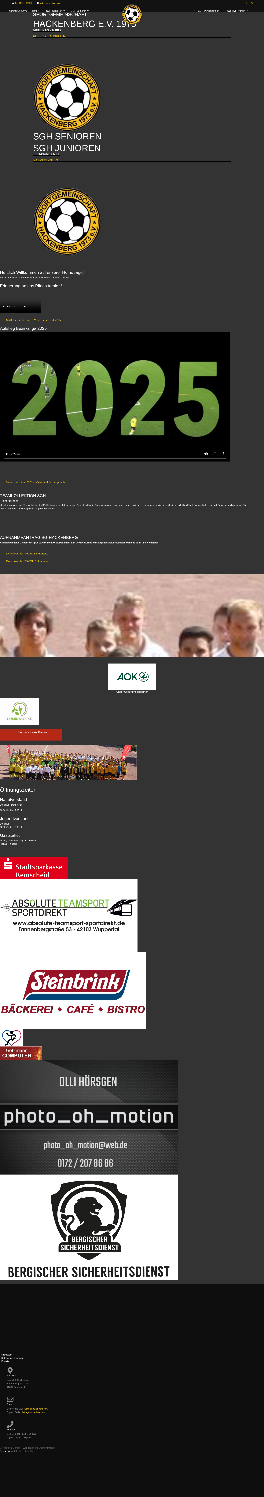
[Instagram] (252, 3)
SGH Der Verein (236, 10)
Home (34, 10)
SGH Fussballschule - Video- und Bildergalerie (35, 319)
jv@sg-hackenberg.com (33, 1412)
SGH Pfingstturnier (208, 10)
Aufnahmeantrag (46, 159)
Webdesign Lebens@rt (22, 1451)
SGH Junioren (78, 10)
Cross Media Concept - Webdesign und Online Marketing (28, 1448)
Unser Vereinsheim (49, 36)
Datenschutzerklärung (12, 1358)
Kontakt (5, 1361)
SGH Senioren (54, 10)
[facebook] (247, 3)
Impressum (6, 1355)
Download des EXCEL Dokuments (27, 561)
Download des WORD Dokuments (27, 553)
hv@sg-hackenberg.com (49, 3)
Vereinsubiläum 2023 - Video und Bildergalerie (35, 482)
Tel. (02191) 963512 (23, 3)
